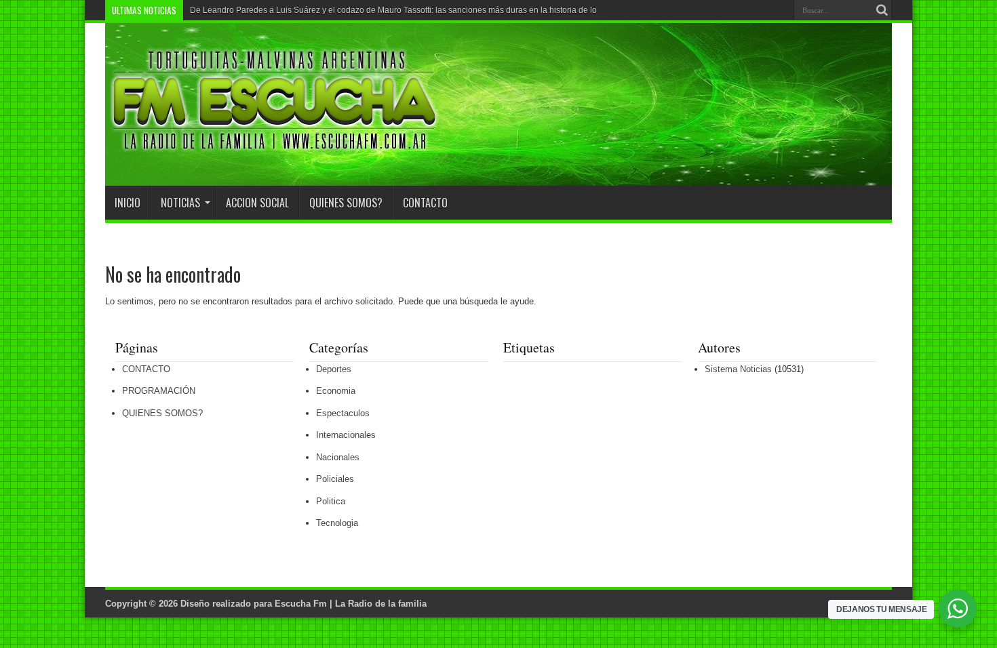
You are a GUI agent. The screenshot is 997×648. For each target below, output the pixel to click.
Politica (330, 501)
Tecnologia (337, 523)
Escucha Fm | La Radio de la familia (351, 604)
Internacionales (346, 435)
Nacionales (337, 457)
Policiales (335, 479)
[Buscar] (882, 10)
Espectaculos (343, 413)
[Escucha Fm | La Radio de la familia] (274, 152)
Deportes (333, 369)
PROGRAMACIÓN (158, 391)
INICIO (127, 203)
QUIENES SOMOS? (346, 203)
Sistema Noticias (738, 369)
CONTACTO (425, 203)
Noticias (180, 203)
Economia (335, 391)
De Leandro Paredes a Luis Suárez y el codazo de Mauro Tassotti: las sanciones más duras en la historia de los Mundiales (416, 10)
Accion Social (257, 203)
